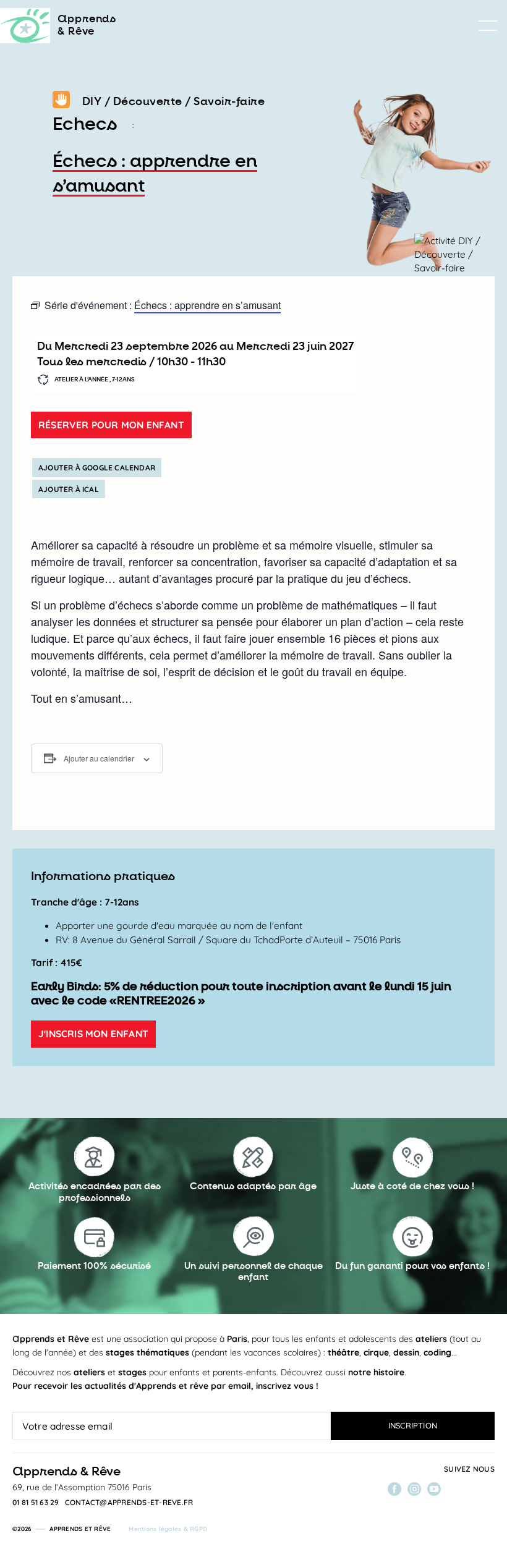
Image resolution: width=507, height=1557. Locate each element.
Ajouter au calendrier (99, 758)
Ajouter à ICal (68, 489)
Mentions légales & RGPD (168, 1529)
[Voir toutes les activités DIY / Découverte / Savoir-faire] (61, 102)
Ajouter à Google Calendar (96, 467)
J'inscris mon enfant (93, 1033)
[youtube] (434, 1489)
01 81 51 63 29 (35, 1502)
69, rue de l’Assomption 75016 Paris (81, 1487)
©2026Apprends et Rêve (61, 1529)
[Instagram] (414, 1489)
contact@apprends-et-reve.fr (129, 1502)
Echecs (85, 124)
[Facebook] (394, 1489)
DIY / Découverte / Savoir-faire (173, 101)
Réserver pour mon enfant (111, 424)
